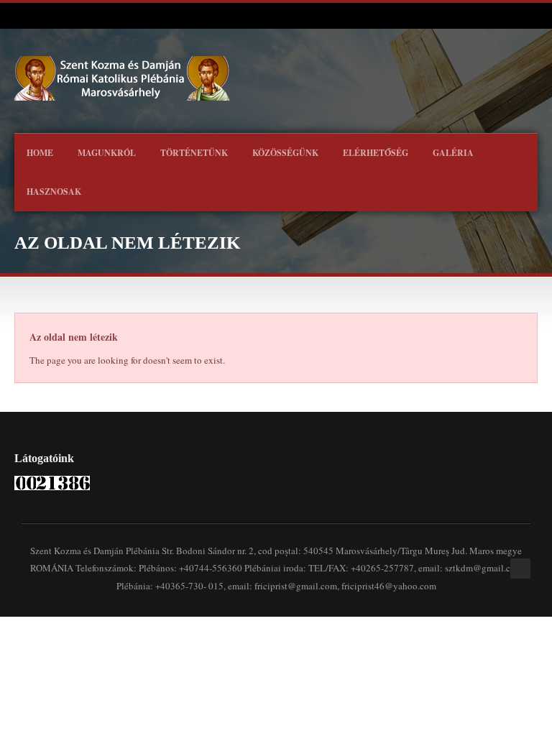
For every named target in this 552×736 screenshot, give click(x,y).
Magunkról (107, 153)
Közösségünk (285, 153)
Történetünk (194, 153)
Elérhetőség (375, 153)
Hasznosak (54, 191)
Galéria (453, 153)
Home (40, 153)
